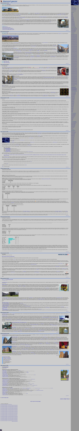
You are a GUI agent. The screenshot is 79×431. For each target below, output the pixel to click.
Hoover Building (14, 327)
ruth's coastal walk (73, 24)
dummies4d (27, 154)
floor (52, 319)
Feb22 (74, 43)
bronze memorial (24, 299)
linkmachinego (37, 154)
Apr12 (5, 414)
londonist (14, 154)
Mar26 (4, 404)
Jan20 (1, 408)
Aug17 (72, 53)
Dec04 (71, 80)
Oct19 (14, 409)
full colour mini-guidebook (22, 17)
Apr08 (71, 73)
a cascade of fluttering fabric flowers (53, 317)
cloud (2, 24)
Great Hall (20, 353)
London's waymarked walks (73, 29)
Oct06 (14, 418)
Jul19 (9, 409)
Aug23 (11, 406)
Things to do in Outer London (74, 28)
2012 (73, 142)
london (72, 184)
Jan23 (1, 406)
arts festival (8, 62)
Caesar (33, 348)
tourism (4, 61)
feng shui (72, 166)
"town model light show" (53, 56)
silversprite (24, 154)
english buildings (50, 154)
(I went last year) (31, 151)
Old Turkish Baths (5, 371)
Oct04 (74, 80)
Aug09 (11, 416)
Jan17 (76, 54)
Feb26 (2, 404)
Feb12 (2, 414)
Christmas (57, 343)
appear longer (43, 70)
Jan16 (1, 411)
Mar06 (4, 418)
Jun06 (8, 418)
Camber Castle (8, 4)
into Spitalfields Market (8, 319)
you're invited (48, 67)
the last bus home (54, 154)
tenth (57, 319)
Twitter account (32, 142)
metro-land (72, 109)
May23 (6, 406)
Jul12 (9, 414)
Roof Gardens (4, 385)
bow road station (72, 99)
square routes (72, 105)
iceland (72, 128)
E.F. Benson (24, 49)
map (8, 61)
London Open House (4, 282)
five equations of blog (73, 115)
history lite (5, 27)
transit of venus (72, 137)
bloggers (58, 266)
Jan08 (76, 73)
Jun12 (8, 414)
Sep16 (12, 411)
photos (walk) (7, 28)
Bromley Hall (4, 392)
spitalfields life (72, 19)
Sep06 (12, 418)
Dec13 (16, 413)
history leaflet (8, 27)
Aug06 (11, 418)
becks (71, 186)
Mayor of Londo (60, 263)
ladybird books (72, 139)
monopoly (72, 164)
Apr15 (71, 58)
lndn (9, 144)
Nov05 (15, 419)
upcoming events (8, 344)
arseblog (6, 154)
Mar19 (4, 409)
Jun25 (74, 36)
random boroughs (73, 98)
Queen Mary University (5, 390)
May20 (6, 408)
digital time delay (72, 135)
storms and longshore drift (17, 14)
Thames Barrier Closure (8, 151)
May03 (76, 83)
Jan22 (76, 43)
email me (13, 142)
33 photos (4, 280)
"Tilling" (30, 50)
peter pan (72, 165)
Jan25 (76, 37)
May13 (6, 413)
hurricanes (72, 162)
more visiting (5, 26)
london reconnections (73, 26)
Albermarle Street (27, 344)
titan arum (72, 157)
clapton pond (72, 147)
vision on (72, 169)
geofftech (11, 154)
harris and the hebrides (73, 123)
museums (27, 55)
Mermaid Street (15, 48)
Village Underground (5, 384)
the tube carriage (8, 67)
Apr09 (5, 416)
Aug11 (71, 66)
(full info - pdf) (28, 151)
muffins (72, 182)
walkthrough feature (53, 92)
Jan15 (76, 58)
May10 (76, 68)
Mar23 (4, 406)
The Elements (40, 343)
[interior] (3, 308)
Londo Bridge (24, 271)
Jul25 (73, 36)
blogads (72, 176)
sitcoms (72, 179)
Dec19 (16, 409)
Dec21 (71, 44)
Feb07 (74, 75)
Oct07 (74, 74)
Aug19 (11, 409)
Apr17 (71, 54)
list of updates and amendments (7, 358)
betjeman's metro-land (73, 124)
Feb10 (74, 69)
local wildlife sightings (8, 29)
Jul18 (73, 51)
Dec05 (16, 419)
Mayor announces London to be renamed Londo (8, 256)
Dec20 (16, 408)
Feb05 (2, 419)
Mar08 (73, 73)
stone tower (38, 55)
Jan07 (76, 75)
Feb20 (2, 408)
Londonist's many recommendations (39, 390)
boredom (72, 119)
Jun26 (8, 404)
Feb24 (74, 39)
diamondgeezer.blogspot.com (26, 211)
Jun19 (8, 409)
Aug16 (11, 411)
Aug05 (11, 419)
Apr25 (71, 37)
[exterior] (67, 307)
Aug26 (11, 404)
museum (47, 342)
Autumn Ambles (8, 150)
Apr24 (71, 39)
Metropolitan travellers (16, 78)
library (48, 353)
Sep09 (12, 416)
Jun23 (8, 406)
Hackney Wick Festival (8, 148)
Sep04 (76, 80)
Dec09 (16, 416)
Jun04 (74, 81)
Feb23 (2, 406)
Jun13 (8, 413)
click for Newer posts (5, 397)
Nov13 (15, 413)
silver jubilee (72, 106)
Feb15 (74, 58)
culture (4, 62)
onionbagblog (34, 154)
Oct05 (14, 419)
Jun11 (74, 66)
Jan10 (76, 69)
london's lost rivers (73, 95)
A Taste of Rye (54, 45)
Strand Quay (32, 56)
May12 (6, 414)
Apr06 (5, 418)
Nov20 (15, 408)
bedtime (72, 174)
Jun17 (74, 53)
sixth (50, 319)
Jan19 (1, 409)
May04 (76, 81)
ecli (71, 177)
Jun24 (74, 38)
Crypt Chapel (32, 352)
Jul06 (9, 418)
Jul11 (73, 66)
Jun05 (8, 419)
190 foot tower (59, 337)
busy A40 (21, 331)
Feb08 (74, 73)
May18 (76, 51)
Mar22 (73, 43)
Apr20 (5, 408)
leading (56, 266)
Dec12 (16, 414)
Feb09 (2, 416)
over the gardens (16, 331)
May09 (6, 416)
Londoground (37, 269)
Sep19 (12, 409)
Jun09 (8, 416)
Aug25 (72, 36)
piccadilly (72, 111)
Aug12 (11, 414)
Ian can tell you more (27, 306)
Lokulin (31, 161)
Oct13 (14, 413)
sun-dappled (13, 313)
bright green (42, 323)
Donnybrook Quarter (5, 393)
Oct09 (14, 416)
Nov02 (15, 421)
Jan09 (1, 416)
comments (72, 160)
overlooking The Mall (27, 346)
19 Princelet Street (5, 389)
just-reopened (55, 342)
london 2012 (30, 154)
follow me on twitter (73, 7)
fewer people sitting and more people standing (49, 77)
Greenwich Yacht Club (5, 376)
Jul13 (9, 413)
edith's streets (72, 18)
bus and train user (73, 23)
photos (3, 28)
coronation (72, 159)
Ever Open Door (31, 297)
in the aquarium (41, 154)
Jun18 (74, 51)
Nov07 (73, 74)
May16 (6, 411)
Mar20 (4, 408)
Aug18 (72, 51)
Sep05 (12, 419)
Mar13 (4, 413)
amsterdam (72, 152)
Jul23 (9, 406)
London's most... (72, 32)
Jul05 (9, 419)
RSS (2, 166)
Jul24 (73, 38)
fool (72, 120)
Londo (14, 259)
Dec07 (71, 74)
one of (19, 346)
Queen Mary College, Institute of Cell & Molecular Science (19, 322)
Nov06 (15, 418)
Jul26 (9, 404)
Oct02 (14, 421)
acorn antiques (72, 140)
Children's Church (7, 298)
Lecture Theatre (48, 343)
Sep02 (12, 421)
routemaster (72, 149)
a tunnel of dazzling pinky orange (34, 324)
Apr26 (5, 404)
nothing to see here (63, 154)
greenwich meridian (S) (73, 94)
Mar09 (4, 416)
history (3, 27)
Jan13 (1, 413)
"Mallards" (38, 50)
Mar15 (73, 58)
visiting (3, 26)
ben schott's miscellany (73, 132)
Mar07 (73, 75)
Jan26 (1, 404)
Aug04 (72, 81)
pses (72, 177)
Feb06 (2, 418)
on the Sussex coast (16, 42)
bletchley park (72, 145)
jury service (72, 154)
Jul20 (9, 408)
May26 (6, 404)
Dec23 (16, 406)
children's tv (72, 150)
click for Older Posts (64, 398)
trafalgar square (72, 101)
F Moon (7, 163)
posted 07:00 (67, 30)
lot (71, 189)
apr (71, 120)
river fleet (72, 110)
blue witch (19, 154)
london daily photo (59, 154)
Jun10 (74, 68)
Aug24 (72, 38)
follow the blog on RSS (74, 9)
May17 (76, 53)
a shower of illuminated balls (45, 317)
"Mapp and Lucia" (32, 49)
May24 (76, 38)
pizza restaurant (47, 307)
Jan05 (1, 419)
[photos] (28, 372)
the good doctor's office (59, 297)
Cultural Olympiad (8, 149)
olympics (72, 142)
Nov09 (15, 416)
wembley (72, 172)
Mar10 (73, 69)
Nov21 (73, 44)
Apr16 (5, 411)
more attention (45, 50)
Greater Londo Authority (33, 264)
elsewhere (66, 211)
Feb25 (74, 37)
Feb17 (74, 54)
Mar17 (73, 54)
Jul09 (9, 416)
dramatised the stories (18, 50)
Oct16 (14, 411)
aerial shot (13, 29)
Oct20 (14, 408)
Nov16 (15, 411)
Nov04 (73, 80)
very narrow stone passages (28, 52)
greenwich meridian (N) (73, 93)
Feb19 (2, 409)
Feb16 (2, 411)
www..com (4, 279)
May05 (6, 419)
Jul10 (73, 68)
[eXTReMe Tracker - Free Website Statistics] (1, 430)
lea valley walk (72, 103)
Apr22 (71, 43)
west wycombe (72, 144)
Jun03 (74, 83)
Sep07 (76, 74)
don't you (11, 89)
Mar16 (4, 411)
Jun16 (8, 411)
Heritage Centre (38, 56)
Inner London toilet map (73, 30)
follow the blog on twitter (74, 8)
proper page (12, 202)
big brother (72, 155)
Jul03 (73, 83)
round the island (72, 21)
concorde (72, 171)
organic (50, 324)
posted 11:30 (57, 332)
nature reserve (4, 29)
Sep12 (12, 414)
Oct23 (14, 406)
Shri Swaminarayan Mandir (6, 383)
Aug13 (11, 413)
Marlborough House (14, 346)
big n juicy (22, 154)
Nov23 (15, 406)
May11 (76, 66)
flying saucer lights (63, 323)
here (50, 21)
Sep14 (76, 59)
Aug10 (72, 68)
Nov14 (73, 59)
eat (31, 45)
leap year (72, 167)
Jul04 (73, 81)
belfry (38, 52)
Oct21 (74, 44)
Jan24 (76, 39)
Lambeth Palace (14, 351)
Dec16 (16, 411)
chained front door (27, 328)
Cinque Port (59, 33)
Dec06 (16, 418)
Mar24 (73, 39)
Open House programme (8, 357)
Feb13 (2, 413)
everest (72, 181)
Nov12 (15, 414)
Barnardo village (5, 297)
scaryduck (16, 154)
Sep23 (12, 406)
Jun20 (8, 408)
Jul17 (73, 53)
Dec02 (17, 421)
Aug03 (72, 83)
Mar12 (4, 414)
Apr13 (5, 413)
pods (52, 324)
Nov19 (15, 409)
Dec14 (71, 59)
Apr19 (5, 409)
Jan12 (1, 414)
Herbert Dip (72, 108)
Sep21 (76, 44)
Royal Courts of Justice (5, 381)
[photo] (19, 370)
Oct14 (74, 59)
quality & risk (72, 117)
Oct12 (14, 414)
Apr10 (71, 69)
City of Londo (58, 271)
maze (18, 19)
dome (71, 187)
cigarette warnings (73, 134)
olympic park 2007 (73, 96)
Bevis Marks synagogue (5, 375)
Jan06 (1, 418)
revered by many (55, 49)
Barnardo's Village (4, 284)
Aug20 (11, 408)
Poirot (47, 338)
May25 (76, 36)
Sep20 (12, 408)
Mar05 (4, 419)
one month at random (6, 157)
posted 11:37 (57, 355)
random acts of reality (6, 155)
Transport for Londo (64, 268)
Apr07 (71, 75)
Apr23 (5, 406)
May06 (6, 418)
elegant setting (52, 349)
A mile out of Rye (4, 13)
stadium (13, 140)
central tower (27, 19)
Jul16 (9, 411)
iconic (33, 327)
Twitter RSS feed (55, 142)
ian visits (9, 154)
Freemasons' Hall (5, 380)
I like (4, 154)
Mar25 (73, 37)
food (6, 62)
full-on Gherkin (19, 320)
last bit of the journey (45, 42)
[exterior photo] (21, 303)
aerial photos (11, 28)
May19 (6, 409)
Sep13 (12, 413)
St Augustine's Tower (5, 374)
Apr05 (5, 419)
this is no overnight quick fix (19, 74)
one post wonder (46, 154)
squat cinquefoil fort (37, 13)
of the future (11, 67)
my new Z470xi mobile (73, 114)
